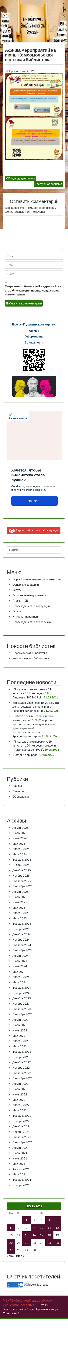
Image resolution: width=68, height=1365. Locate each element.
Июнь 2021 (19, 1158)
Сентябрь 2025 (22, 886)
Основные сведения (25, 584)
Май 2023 (18, 1035)
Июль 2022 (19, 1089)
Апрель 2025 (20, 913)
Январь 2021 (20, 1185)
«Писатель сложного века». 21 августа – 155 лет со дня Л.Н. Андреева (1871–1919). (31, 693)
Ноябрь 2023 (21, 1003)
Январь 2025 (20, 929)
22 (26, 1242)
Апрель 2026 (20, 848)
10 (41, 1227)
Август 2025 (20, 891)
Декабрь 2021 (21, 1126)
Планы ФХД (20, 600)
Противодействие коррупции (31, 606)
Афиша (17, 785)
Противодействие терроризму (31, 622)
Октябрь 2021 (21, 1137)
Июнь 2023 (19, 1030)
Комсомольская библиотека (30, 658)
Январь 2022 (20, 1121)
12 (57, 1227)
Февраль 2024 (21, 987)
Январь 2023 (20, 1057)
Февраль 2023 (21, 1051)
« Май (10, 1255)
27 (11, 1250)
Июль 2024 (19, 961)
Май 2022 (18, 1099)
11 (49, 1227)
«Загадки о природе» (25, 754)
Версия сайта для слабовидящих (37, 530)
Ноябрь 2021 (21, 1131)
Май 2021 (18, 1163)
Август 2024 (20, 955)
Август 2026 (20, 827)
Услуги (16, 589)
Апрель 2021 (20, 1169)
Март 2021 (19, 1174)
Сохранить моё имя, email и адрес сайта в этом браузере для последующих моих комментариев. (33, 290)
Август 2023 (20, 1019)
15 (26, 1235)
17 (41, 1235)
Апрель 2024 (20, 977)
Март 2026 (19, 854)
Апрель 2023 (20, 1041)
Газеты (17, 611)
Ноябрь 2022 (21, 1067)
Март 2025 (19, 918)
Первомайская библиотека (29, 653)
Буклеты (18, 791)
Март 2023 (19, 1046)
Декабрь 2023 (21, 998)
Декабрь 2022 (21, 1062)
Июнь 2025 (19, 902)
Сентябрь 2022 (22, 1078)
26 (57, 1242)
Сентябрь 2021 (22, 1142)
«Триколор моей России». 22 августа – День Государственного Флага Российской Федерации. (36, 706)
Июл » (20, 1255)
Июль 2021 (19, 1153)
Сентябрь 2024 (22, 950)
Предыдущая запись (21, 178)
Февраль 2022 (21, 1115)
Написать (34, 500)
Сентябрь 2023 (22, 1014)
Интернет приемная (25, 616)
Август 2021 (20, 1147)
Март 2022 (19, 1110)
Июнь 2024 (19, 966)
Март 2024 (19, 982)
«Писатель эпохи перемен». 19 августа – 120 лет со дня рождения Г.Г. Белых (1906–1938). (34, 745)
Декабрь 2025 (21, 870)
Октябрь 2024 (21, 945)
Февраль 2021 (21, 1179)
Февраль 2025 (21, 923)
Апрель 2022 (20, 1105)
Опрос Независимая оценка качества (36, 579)
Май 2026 (18, 843)
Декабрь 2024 (21, 934)
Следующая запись (47, 183)
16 (34, 1235)
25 (49, 1242)
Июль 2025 (19, 897)
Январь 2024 (20, 993)
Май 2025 (18, 907)
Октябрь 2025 (21, 881)
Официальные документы (29, 595)
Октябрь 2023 (21, 1009)
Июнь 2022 (19, 1094)
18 (49, 1235)
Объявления (20, 796)
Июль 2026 (19, 833)
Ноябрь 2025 (21, 875)
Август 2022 (20, 1083)
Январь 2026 (20, 864)
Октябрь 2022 (21, 1073)
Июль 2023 (19, 1025)
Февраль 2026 (21, 859)
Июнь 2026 (19, 838)
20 (11, 1242)
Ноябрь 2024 (21, 939)
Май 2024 (18, 971)
